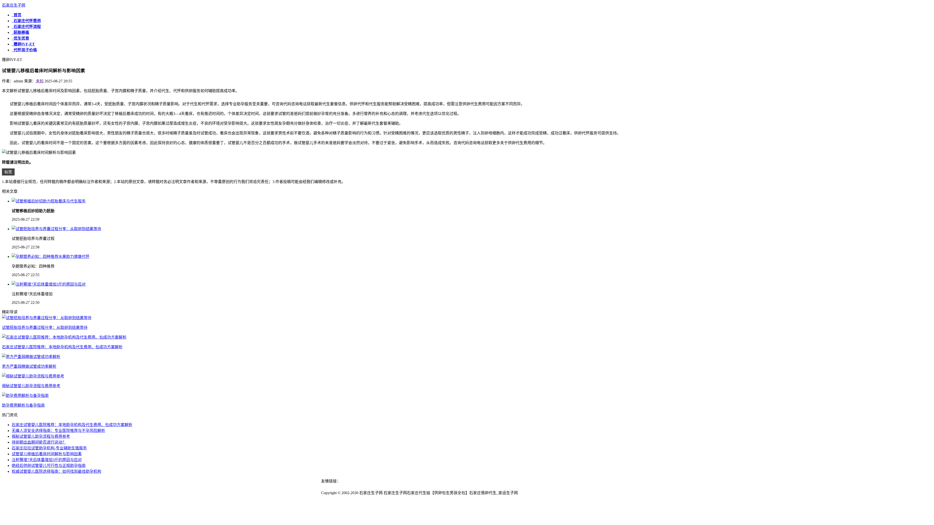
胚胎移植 (20, 32)
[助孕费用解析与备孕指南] (25, 396)
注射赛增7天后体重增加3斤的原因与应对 (47, 460)
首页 (16, 15)
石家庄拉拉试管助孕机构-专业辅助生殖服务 (49, 448)
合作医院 (519, 487)
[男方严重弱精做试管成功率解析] (31, 357)
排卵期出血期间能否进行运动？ (39, 442)
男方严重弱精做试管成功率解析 (29, 366)
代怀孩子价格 (24, 50)
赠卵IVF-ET (23, 44)
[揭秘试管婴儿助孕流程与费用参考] (33, 376)
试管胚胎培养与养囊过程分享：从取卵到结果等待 (45, 327)
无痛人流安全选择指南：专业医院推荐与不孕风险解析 (58, 431)
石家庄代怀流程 (26, 27)
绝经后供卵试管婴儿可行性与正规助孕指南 (49, 466)
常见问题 (481, 487)
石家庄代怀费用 (26, 21)
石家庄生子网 (13, 5)
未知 (40, 81)
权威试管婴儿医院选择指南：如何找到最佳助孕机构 (56, 471)
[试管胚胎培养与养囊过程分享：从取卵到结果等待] (46, 318)
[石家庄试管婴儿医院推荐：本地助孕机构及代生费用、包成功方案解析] (64, 337)
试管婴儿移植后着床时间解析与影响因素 (47, 454)
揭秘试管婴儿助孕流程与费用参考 (31, 386)
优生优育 (20, 38)
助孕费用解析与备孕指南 (23, 405)
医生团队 (500, 487)
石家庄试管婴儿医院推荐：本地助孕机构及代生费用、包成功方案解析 (62, 347)
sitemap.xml (529, 493)
